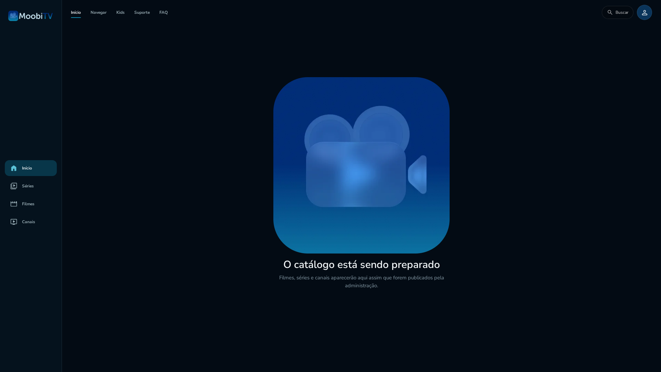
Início (76, 12)
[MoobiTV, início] (31, 16)
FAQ (163, 12)
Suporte (142, 12)
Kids (120, 12)
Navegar (99, 12)
